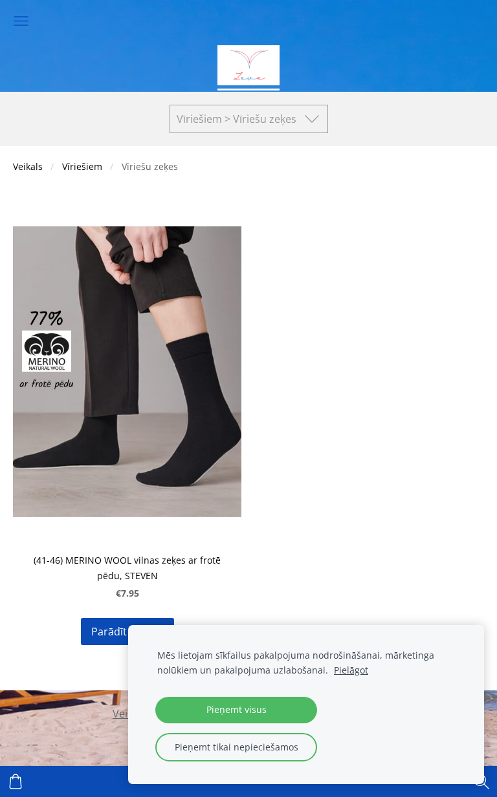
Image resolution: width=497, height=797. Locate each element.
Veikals (28, 166)
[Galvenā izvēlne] (21, 21)
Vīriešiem (82, 166)
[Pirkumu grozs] (15, 781)
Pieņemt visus (236, 709)
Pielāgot (351, 670)
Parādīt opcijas (127, 631)
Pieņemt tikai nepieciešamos (236, 747)
